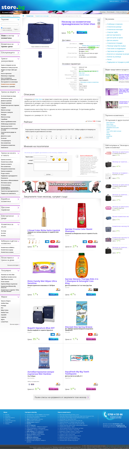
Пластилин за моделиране (116, 48)
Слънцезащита (6, 140)
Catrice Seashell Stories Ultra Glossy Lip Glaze (71, 428)
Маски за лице (5, 110)
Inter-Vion (82, 73)
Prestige (3, 305)
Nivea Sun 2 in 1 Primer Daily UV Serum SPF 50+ (72, 423)
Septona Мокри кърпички (9, 284)
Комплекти (4, 147)
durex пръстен (110, 122)
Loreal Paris (4, 322)
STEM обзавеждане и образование (36, 428)
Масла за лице (5, 117)
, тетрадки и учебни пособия (37, 429)
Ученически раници (114, 27)
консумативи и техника (35, 419)
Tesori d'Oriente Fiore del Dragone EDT (69, 432)
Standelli (3, 315)
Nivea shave (109, 124)
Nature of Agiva (5, 301)
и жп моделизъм (35, 431)
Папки (109, 59)
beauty (108, 134)
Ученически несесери (115, 29)
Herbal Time (4, 312)
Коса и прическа (6, 73)
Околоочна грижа (6, 98)
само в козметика (7, 30)
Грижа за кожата (6, 164)
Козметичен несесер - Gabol (67, 426)
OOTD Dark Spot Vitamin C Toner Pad (69, 429)
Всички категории (13, 265)
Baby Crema (4, 310)
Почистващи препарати (33, 417)
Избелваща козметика (8, 124)
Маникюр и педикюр (8, 76)
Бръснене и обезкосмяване (9, 180)
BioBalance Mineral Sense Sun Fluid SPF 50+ (70, 420)
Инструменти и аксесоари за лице (9, 129)
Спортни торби (112, 32)
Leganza (3, 317)
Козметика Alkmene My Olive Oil (8, 286)
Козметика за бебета (7, 247)
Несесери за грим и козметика (89, 82)
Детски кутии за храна (115, 38)
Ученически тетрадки (114, 43)
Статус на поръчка (10, 420)
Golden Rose (4, 303)
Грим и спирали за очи (8, 65)
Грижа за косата (6, 159)
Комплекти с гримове (8, 86)
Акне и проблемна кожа (8, 121)
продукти (33, 422)
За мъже (3, 138)
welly (107, 138)
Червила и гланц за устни (9, 67)
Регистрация (8, 422)
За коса (3, 235)
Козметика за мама (7, 252)
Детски (31, 425)
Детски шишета (112, 40)
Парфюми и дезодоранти (9, 176)
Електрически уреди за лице (8, 133)
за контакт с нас (118, 424)
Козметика (7, 12)
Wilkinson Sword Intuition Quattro (68, 437)
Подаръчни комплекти (8, 193)
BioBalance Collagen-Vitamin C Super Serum (71, 431)
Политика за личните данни (122, 446)
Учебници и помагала (114, 24)
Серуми (3, 108)
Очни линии (5, 281)
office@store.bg (121, 427)
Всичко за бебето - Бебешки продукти (37, 426)
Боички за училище (114, 57)
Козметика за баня (7, 162)
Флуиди (3, 114)
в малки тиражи (36, 434)
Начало (7, 414)
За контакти (124, 1)
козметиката (119, 115)
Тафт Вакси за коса (7, 279)
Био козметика (6, 143)
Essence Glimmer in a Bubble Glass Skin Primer (71, 422)
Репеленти (4, 178)
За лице (3, 231)
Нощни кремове (6, 103)
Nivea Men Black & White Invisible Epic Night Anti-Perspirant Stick (76, 416)
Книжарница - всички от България (38, 414)
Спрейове (4, 119)
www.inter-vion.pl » (84, 75)
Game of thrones (111, 126)
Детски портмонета (114, 35)
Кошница (7, 419)
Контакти (7, 416)
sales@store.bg (120, 425)
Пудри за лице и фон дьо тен (9, 70)
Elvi (2, 308)
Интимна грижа (6, 183)
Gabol (108, 129)
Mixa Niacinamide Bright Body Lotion (69, 414)
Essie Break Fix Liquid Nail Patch (67, 419)
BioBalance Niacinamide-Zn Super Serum (70, 436)
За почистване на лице (8, 96)
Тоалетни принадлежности (9, 191)
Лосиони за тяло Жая (7, 274)
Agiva (2, 319)
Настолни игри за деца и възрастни (36, 416)
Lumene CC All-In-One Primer (67, 434)
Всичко (35, 432)
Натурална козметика (8, 145)
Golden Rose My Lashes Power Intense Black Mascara (73, 425)
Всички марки (14, 324)
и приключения (34, 436)
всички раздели (7, 28)
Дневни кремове (6, 101)
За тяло (3, 233)
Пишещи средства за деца (116, 46)
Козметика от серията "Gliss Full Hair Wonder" (10, 290)
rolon (107, 133)
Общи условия (110, 446)
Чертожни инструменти (115, 51)
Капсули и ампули (7, 112)
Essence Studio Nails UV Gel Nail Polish (69, 439)
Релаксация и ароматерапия (5, 188)
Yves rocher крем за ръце (113, 131)
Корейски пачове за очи (8, 277)
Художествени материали (33, 420)
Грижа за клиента (114, 1)
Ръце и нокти (5, 173)
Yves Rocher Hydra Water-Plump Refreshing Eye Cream (73, 417)
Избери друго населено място (91, 45)
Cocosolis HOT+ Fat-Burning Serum (68, 440)
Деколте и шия (6, 136)
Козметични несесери (42, 16)
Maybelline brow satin (112, 127)
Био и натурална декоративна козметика (9, 78)
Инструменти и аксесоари (9, 82)
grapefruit (109, 136)
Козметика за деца (7, 250)
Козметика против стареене (10, 105)
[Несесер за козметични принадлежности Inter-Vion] (40, 33)
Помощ (7, 423)
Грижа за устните (6, 126)
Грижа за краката (6, 171)
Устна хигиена (5, 185)
